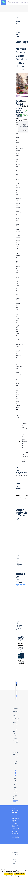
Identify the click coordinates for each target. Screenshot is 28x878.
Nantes (17, 17)
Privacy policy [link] (19, 876)
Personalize (9, 876)
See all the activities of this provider (18, 560)
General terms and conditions (15, 852)
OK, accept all (8, 873)
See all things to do (17, 838)
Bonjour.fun (15, 752)
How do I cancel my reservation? (16, 717)
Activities (18, 14)
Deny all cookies (19, 873)
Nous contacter (25, 129)
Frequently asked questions (15, 722)
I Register (16, 695)
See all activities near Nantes (18, 625)
